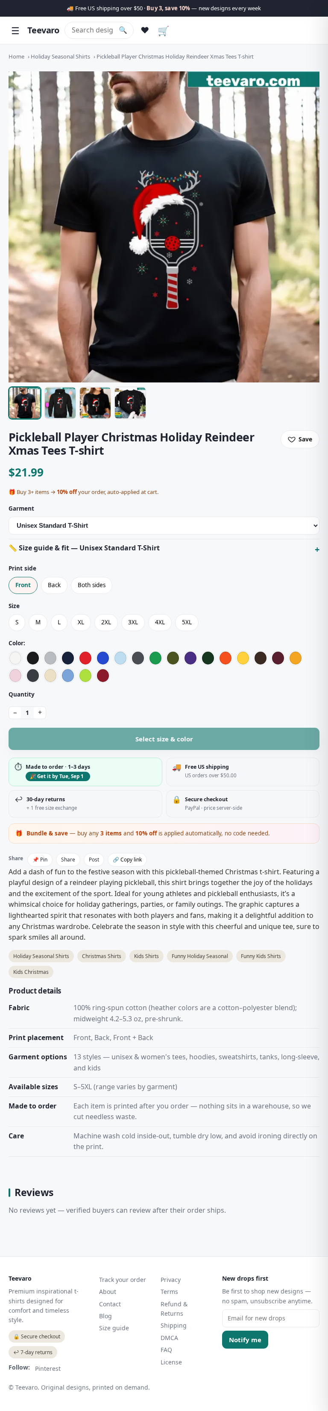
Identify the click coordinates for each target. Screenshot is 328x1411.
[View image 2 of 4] (60, 403)
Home (16, 56)
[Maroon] (278, 658)
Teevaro (43, 30)
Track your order (122, 1280)
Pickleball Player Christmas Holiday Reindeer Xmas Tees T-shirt (175, 56)
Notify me (245, 1339)
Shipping (174, 1325)
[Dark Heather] (33, 675)
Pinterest (48, 1368)
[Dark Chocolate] (260, 658)
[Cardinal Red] (103, 675)
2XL (106, 622)
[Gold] (295, 658)
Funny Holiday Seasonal (200, 956)
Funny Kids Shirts (261, 956)
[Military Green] (173, 658)
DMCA (169, 1338)
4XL (160, 622)
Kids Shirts (146, 956)
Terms (169, 1292)
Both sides (91, 585)
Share (68, 859)
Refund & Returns (174, 1308)
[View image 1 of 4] (25, 403)
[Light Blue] (120, 658)
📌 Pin (39, 859)
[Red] (85, 658)
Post (94, 859)
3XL (133, 622)
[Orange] (225, 658)
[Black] (33, 658)
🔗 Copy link (127, 859)
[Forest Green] (208, 658)
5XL (187, 622)
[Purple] (190, 658)
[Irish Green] (155, 658)
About (107, 1292)
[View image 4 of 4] (130, 403)
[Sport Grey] (50, 658)
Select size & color (164, 739)
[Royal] (103, 658)
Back (54, 585)
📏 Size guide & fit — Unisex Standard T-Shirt (84, 548)
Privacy (171, 1280)
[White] (15, 658)
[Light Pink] (15, 675)
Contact (110, 1304)
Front (23, 585)
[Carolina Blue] (68, 675)
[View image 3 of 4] (95, 403)
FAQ (166, 1350)
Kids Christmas (31, 972)
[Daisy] (243, 658)
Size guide (114, 1328)
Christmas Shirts (101, 956)
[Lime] (85, 675)
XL (81, 622)
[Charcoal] (138, 658)
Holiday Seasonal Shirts (60, 56)
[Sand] (50, 675)
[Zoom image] (164, 226)
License (171, 1362)
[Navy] (68, 658)
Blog (105, 1316)
